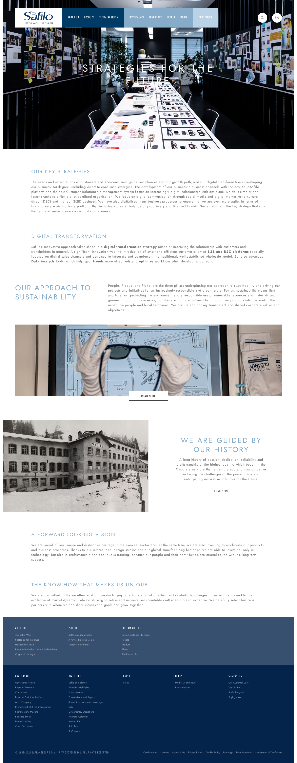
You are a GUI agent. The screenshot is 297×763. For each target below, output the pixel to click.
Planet (125, 649)
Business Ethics (23, 716)
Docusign (228, 752)
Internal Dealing (23, 721)
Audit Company (23, 702)
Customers (205, 17)
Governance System (25, 682)
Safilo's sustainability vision (136, 635)
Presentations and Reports (81, 697)
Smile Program (236, 692)
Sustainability (108, 17)
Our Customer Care (239, 682)
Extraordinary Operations (81, 712)
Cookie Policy (213, 752)
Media (183, 17)
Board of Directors (24, 687)
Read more (148, 396)
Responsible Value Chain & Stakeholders (36, 649)
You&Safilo (234, 687)
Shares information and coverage (85, 702)
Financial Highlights (78, 687)
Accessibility (178, 752)
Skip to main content (17, 4)
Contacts (164, 752)
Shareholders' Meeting (26, 712)
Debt (70, 707)
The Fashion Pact (130, 654)
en (277, 17)
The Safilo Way (23, 635)
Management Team (24, 644)
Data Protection (244, 752)
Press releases (75, 692)
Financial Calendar (78, 716)
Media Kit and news (185, 682)
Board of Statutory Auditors (29, 697)
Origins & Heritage (25, 654)
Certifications (150, 752)
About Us (73, 17)
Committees (21, 692)
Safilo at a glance (77, 682)
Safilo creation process (80, 635)
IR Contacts (74, 731)
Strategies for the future (27, 640)
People (125, 640)
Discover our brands (79, 644)
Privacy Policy (195, 752)
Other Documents (24, 726)
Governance (137, 17)
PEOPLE (171, 17)
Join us (125, 682)
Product (89, 17)
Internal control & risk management (33, 707)
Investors (155, 17)
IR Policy (73, 726)
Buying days (235, 697)
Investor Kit (74, 721)
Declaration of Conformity (268, 752)
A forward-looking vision (81, 640)
